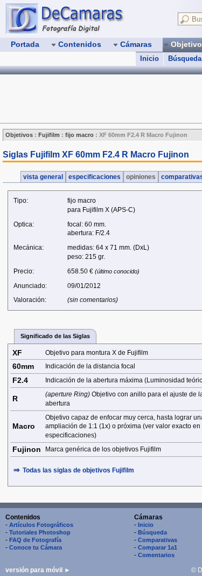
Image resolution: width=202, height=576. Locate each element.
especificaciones (94, 177)
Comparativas (157, 540)
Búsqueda (152, 532)
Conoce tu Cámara (35, 547)
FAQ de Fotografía (35, 540)
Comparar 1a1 (157, 547)
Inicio (149, 58)
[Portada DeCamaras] (86, 18)
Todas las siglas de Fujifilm (78, 470)
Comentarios (156, 555)
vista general (43, 177)
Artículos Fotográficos (41, 525)
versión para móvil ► (38, 570)
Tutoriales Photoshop (40, 532)
